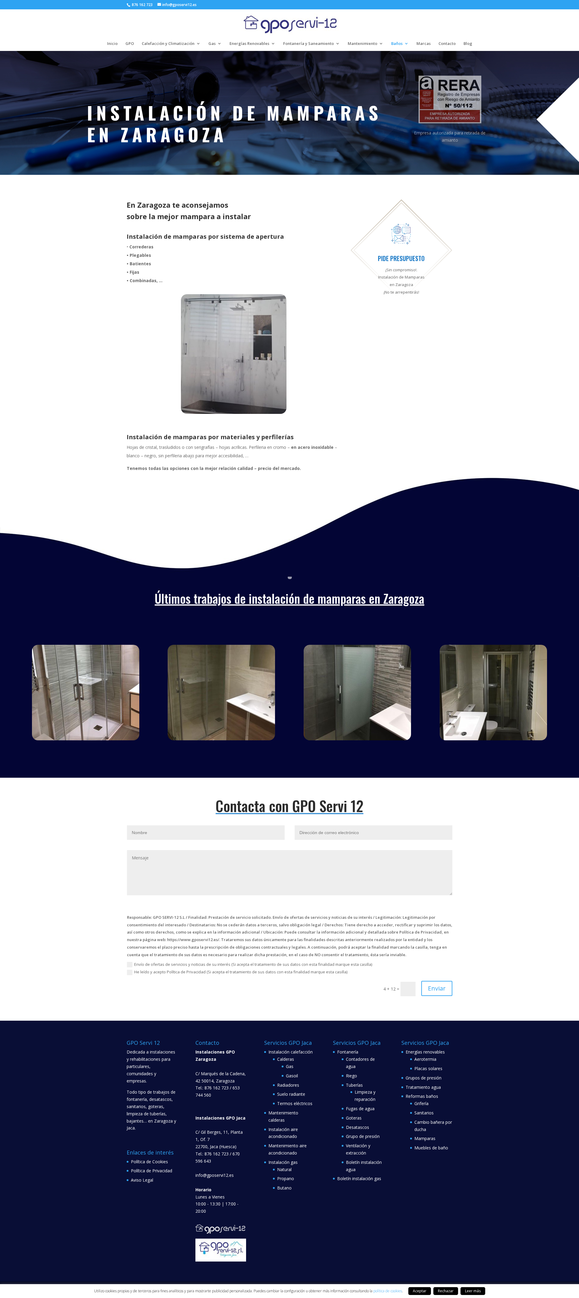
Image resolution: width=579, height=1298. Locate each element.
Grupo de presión (363, 1136)
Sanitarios (424, 1113)
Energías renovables (425, 1052)
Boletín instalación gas (359, 1178)
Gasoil (292, 1076)
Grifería (421, 1103)
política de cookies (387, 1290)
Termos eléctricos (294, 1103)
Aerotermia (425, 1059)
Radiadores (288, 1085)
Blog (468, 43)
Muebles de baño (431, 1148)
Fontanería (347, 1052)
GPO (129, 43)
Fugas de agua (360, 1108)
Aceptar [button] (419, 1290)
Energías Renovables (249, 43)
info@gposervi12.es (214, 1175)
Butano (284, 1188)
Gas (212, 43)
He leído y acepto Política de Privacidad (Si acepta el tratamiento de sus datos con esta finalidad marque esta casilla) (240, 972)
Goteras (354, 1118)
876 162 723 (142, 4)
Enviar (437, 988)
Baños (397, 43)
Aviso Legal (142, 1180)
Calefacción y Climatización (168, 43)
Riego (351, 1076)
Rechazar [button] (446, 1290)
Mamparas (424, 1138)
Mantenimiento (362, 43)
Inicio (112, 43)
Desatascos (357, 1127)
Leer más (473, 1290)
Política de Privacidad (151, 1171)
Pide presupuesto (401, 258)
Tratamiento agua (423, 1087)
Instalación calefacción (290, 1052)
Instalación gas (283, 1162)
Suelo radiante (291, 1094)
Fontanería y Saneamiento (308, 43)
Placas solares (428, 1068)
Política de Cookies (149, 1161)
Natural (284, 1169)
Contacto (447, 43)
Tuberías (354, 1085)
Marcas (423, 43)
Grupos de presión (423, 1078)
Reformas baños (422, 1096)
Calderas (285, 1059)
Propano (285, 1178)
